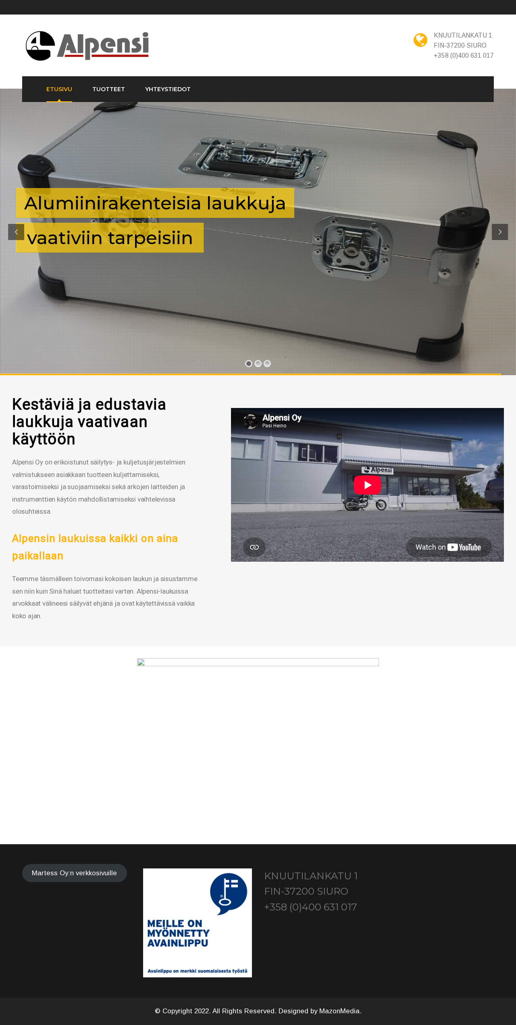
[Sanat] (88, 46)
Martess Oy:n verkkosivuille (74, 873)
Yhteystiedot (168, 89)
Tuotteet (108, 89)
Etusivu (59, 89)
